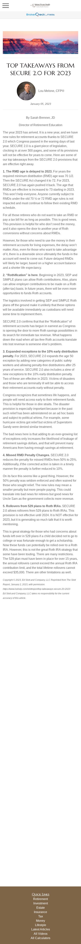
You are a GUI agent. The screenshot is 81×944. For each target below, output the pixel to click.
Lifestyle (40, 925)
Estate (40, 907)
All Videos (40, 933)
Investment (40, 903)
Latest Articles (40, 929)
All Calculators (40, 938)
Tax (40, 916)
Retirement (40, 899)
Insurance (40, 912)
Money (40, 920)
